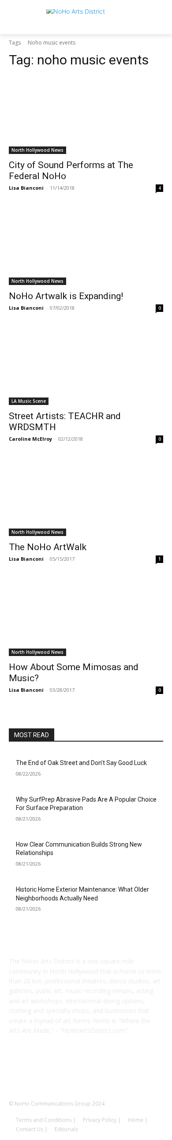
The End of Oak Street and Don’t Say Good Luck (81, 762)
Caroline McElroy (30, 438)
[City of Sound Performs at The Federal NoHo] (86, 115)
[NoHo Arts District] (86, 20)
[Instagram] (74, 1071)
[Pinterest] (98, 1071)
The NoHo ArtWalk (47, 547)
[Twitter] (123, 1071)
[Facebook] (49, 1071)
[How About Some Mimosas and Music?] (86, 617)
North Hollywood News (37, 150)
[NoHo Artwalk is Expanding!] (86, 246)
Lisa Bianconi (26, 187)
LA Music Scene (28, 401)
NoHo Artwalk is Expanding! (66, 296)
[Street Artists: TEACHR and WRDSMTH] (86, 366)
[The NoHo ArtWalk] (86, 497)
